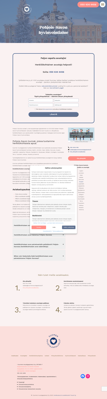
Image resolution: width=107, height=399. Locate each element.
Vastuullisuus (82, 355)
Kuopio (81, 181)
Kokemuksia (42, 376)
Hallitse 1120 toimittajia (39, 223)
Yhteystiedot (92, 355)
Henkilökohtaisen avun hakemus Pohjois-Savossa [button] (33, 235)
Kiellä (54, 227)
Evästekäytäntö (47, 231)
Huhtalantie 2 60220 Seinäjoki (26, 371)
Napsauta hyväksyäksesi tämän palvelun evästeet (81, 135)
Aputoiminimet (51, 376)
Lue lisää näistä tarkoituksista (55, 223)
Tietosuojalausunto (57, 231)
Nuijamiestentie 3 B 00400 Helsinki (28, 366)
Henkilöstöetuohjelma (36, 355)
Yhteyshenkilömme (57, 355)
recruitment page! (57, 88)
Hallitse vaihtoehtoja (69, 227)
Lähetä (53, 114)
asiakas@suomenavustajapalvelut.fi (80, 149)
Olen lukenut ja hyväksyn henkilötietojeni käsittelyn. (54, 109)
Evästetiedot (33, 376)
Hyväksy (39, 227)
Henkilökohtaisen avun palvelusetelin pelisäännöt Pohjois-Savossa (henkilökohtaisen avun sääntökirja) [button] (36, 245)
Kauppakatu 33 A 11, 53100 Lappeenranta (29, 369)
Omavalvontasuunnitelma (25, 378)
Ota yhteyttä (81, 158)
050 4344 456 (74, 147)
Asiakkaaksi (14, 355)
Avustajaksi (23, 355)
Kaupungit (21, 382)
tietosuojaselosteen (48, 109)
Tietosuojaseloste (22, 376)
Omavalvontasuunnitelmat (26, 384)
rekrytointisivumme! (49, 86)
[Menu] (102, 4)
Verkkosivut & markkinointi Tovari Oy (65, 395)
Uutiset (47, 355)
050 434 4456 (88, 4)
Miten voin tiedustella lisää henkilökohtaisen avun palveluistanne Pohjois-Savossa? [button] (33, 257)
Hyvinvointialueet (70, 355)
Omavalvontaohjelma (25, 386)
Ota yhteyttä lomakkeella (77, 152)
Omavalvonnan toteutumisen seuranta (30, 389)
